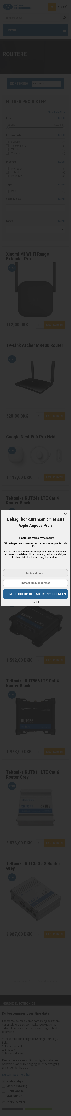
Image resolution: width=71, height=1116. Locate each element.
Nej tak (36, 602)
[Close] (65, 514)
